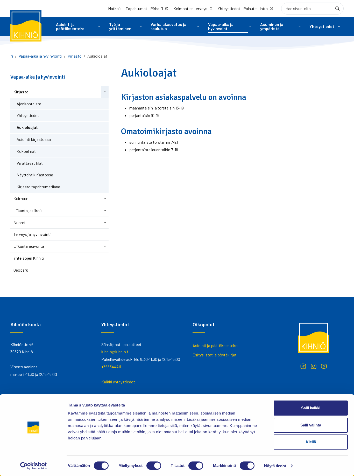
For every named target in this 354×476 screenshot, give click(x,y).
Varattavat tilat (30, 163)
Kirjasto (75, 55)
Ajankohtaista (29, 103)
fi (11, 55)
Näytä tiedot (275, 466)
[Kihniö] (25, 26)
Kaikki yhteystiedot (118, 381)
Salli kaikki (310, 408)
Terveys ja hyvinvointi (32, 234)
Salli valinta (310, 425)
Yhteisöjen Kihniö (28, 258)
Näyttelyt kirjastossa (35, 174)
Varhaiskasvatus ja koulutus (168, 26)
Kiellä (311, 442)
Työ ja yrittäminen (120, 26)
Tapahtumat (136, 8)
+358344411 (111, 366)
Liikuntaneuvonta (28, 246)
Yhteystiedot (229, 8)
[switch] (153, 465)
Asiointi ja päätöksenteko (70, 26)
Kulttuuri (21, 198)
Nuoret (19, 222)
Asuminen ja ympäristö (271, 26)
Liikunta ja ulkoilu (28, 210)
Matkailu (115, 8)
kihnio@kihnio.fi (115, 351)
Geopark (20, 269)
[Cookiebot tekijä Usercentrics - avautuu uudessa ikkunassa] (33, 466)
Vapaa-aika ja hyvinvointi (220, 26)
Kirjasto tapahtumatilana (38, 186)
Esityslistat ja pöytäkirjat (215, 354)
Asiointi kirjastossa (34, 139)
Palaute (250, 8)
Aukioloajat (27, 127)
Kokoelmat (26, 151)
